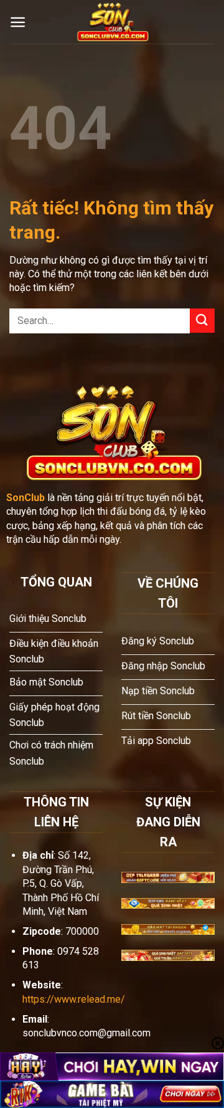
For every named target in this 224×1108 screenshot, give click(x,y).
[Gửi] (202, 320)
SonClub (25, 498)
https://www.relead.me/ (73, 999)
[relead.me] (112, 22)
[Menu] (17, 22)
